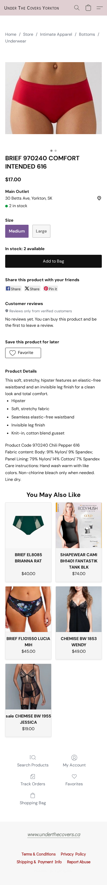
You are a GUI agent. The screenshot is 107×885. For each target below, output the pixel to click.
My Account (74, 765)
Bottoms (87, 34)
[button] (31, 8)
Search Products (33, 765)
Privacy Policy (73, 854)
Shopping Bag (33, 803)
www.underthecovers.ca (53, 834)
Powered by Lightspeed (53, 871)
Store (28, 34)
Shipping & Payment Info (39, 861)
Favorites (74, 784)
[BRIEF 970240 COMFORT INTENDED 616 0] (53, 98)
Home (10, 34)
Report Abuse (78, 861)
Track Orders (33, 784)
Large (41, 231)
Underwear (15, 41)
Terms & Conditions (39, 854)
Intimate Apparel (56, 34)
